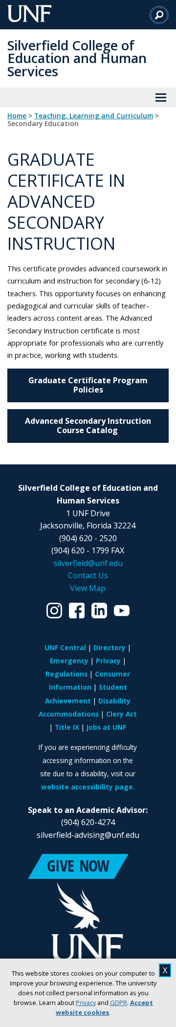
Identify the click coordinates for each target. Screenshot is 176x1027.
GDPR (118, 1002)
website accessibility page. (88, 786)
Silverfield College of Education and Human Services (77, 58)
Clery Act (121, 714)
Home (16, 116)
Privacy (86, 1002)
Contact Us (88, 575)
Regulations (66, 673)
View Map (88, 588)
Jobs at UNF (106, 727)
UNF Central (65, 647)
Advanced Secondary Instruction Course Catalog (88, 425)
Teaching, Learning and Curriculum (93, 116)
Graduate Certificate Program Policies (88, 385)
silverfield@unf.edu (88, 563)
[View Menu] (161, 97)
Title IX (67, 727)
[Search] (159, 15)
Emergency (69, 660)
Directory (109, 647)
